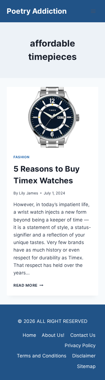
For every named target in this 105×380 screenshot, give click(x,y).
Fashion (21, 157)
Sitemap (86, 366)
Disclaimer (83, 356)
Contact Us (82, 335)
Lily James (28, 193)
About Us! (53, 335)
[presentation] (52, 117)
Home (29, 335)
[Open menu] (93, 11)
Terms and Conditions (41, 356)
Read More (28, 285)
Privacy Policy (80, 345)
